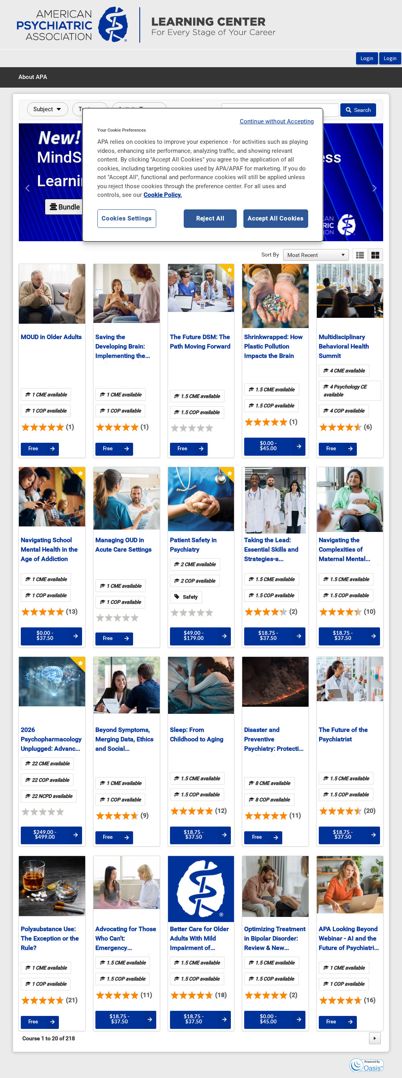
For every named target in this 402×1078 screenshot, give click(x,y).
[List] (359, 254)
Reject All (210, 218)
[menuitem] (33, 77)
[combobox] (312, 255)
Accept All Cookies (276, 218)
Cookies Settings (127, 218)
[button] (47, 109)
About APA (32, 77)
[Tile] (375, 254)
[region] (202, 175)
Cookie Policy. (163, 194)
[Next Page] (375, 1038)
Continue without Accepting (277, 121)
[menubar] (33, 77)
